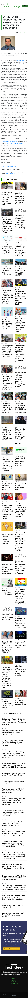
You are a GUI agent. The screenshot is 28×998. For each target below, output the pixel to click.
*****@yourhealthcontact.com (8, 166)
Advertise (14, 978)
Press (14, 977)
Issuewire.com (20, 60)
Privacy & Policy (14, 983)
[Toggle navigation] (25, 6)
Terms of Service (14, 981)
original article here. (10, 173)
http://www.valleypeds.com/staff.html (16, 143)
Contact (14, 980)
